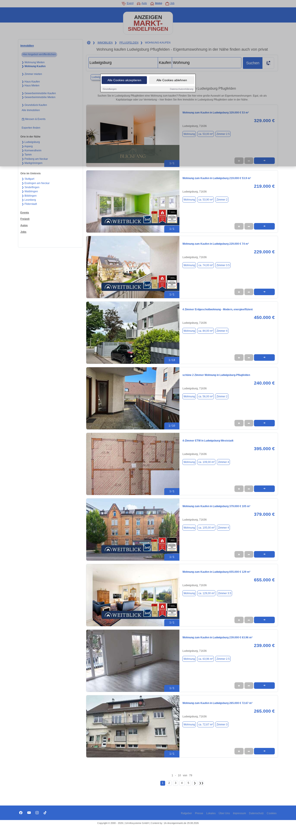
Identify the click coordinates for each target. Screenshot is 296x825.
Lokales (211, 813)
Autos (24, 225)
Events (24, 212)
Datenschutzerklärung (181, 89)
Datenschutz (256, 813)
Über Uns (224, 813)
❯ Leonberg (29, 199)
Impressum (239, 813)
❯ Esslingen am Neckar (36, 183)
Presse (199, 813)
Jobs (23, 231)
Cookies (271, 813)
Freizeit (24, 218)
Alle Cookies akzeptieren (124, 80)
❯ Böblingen (29, 195)
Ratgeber (186, 813)
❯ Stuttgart (28, 178)
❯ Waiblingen (30, 191)
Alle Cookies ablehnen (171, 80)
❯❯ (201, 783)
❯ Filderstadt (29, 203)
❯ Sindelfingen (30, 187)
